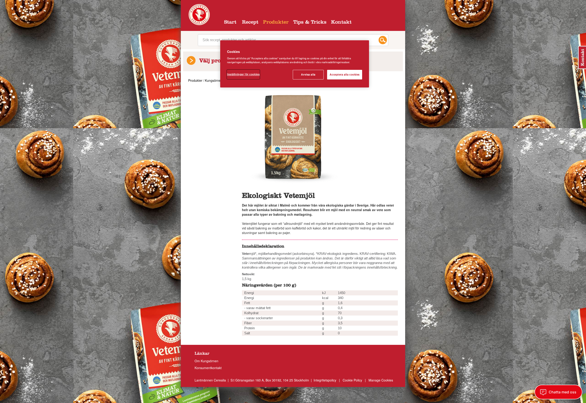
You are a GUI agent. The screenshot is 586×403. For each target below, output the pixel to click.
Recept (250, 22)
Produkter (276, 22)
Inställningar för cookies (243, 74)
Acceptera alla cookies (345, 74)
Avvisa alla (308, 74)
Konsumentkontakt (208, 367)
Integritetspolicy (325, 380)
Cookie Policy (352, 380)
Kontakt (341, 22)
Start (230, 22)
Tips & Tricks (309, 22)
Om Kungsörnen (206, 361)
